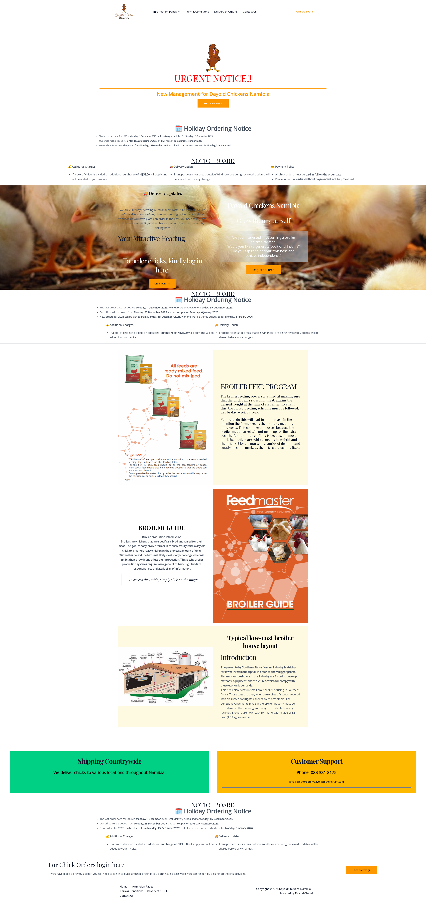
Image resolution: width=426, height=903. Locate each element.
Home (144, 11)
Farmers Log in (304, 11)
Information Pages (165, 11)
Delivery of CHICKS (226, 11)
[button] (178, 11)
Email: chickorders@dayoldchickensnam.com (316, 781)
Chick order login (362, 870)
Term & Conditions (197, 11)
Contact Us (250, 11)
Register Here (263, 269)
